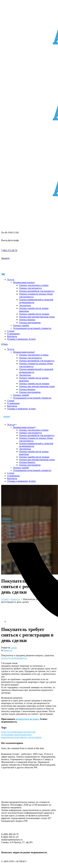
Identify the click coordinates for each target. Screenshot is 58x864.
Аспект (5, 599)
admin (14, 647)
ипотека (20, 734)
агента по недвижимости (14, 658)
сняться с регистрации (30, 737)
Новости (8, 650)
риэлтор (15, 737)
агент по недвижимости (13, 732)
